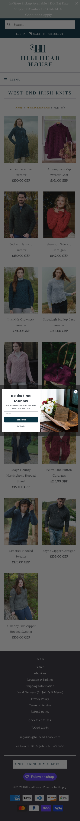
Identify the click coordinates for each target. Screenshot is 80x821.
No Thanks (21, 426)
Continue (21, 420)
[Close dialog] (75, 391)
